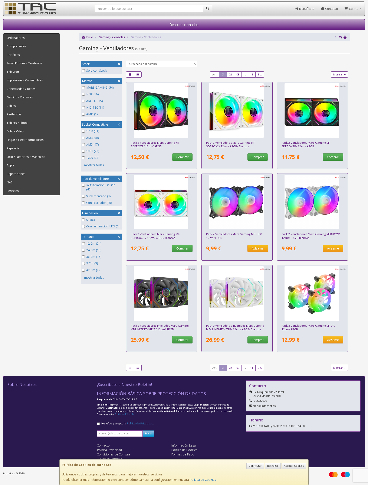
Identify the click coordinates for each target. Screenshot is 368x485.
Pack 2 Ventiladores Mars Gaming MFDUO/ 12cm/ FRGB (234, 236)
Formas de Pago (182, 454)
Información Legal (183, 445)
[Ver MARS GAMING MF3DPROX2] (162, 110)
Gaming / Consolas (20, 97)
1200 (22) (92, 158)
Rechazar (272, 466)
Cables (11, 106)
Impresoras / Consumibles (25, 80)
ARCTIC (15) (94, 101)
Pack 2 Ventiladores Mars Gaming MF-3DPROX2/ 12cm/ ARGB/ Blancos (231, 144)
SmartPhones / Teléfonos (24, 63)
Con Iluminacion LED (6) (102, 226)
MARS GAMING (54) (100, 87)
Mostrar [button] (338, 74)
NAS (10, 182)
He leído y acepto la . (127, 423)
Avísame (257, 248)
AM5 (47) (92, 144)
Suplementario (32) (99, 196)
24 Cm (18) (93, 250)
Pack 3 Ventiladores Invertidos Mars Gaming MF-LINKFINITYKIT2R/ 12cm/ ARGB (160, 327)
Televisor (13, 72)
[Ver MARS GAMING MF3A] (312, 293)
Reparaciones (16, 174)
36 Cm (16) (93, 257)
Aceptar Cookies (294, 466)
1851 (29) (92, 151)
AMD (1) (92, 114)
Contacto (331, 9)
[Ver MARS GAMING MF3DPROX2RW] (162, 202)
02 (230, 74)
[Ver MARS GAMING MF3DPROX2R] (312, 110)
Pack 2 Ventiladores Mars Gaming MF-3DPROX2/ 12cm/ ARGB (155, 144)
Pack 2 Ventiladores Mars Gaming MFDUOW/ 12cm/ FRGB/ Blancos (311, 236)
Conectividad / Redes (21, 89)
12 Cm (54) (93, 243)
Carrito (353, 9)
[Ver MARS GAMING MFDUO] (237, 202)
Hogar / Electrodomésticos (25, 140)
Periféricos (14, 114)
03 (237, 74)
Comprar (182, 157)
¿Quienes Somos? (109, 459)
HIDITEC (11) (95, 107)
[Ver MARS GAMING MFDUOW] (312, 202)
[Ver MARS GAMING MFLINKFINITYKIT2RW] (237, 293)
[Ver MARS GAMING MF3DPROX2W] (237, 110)
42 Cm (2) (93, 270)
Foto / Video (15, 131)
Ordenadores (16, 38)
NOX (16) (92, 94)
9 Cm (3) (92, 263)
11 (251, 74)
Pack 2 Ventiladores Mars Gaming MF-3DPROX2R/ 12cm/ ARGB (306, 144)
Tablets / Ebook (17, 123)
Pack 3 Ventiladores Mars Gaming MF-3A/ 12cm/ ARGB (308, 327)
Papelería (13, 148)
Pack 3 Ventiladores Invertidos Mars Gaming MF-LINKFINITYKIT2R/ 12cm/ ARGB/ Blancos (235, 327)
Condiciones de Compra (113, 454)
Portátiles (13, 55)
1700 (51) (92, 131)
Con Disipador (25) (99, 203)
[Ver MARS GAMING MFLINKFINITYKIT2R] (162, 293)
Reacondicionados (184, 24)
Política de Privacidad (125, 414)
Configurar (255, 466)
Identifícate (306, 9)
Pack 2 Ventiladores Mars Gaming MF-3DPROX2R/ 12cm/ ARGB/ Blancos (155, 236)
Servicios (13, 191)
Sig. (260, 74)
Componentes (16, 46)
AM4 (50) (92, 138)
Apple (10, 165)
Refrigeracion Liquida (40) (100, 187)
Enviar (148, 433)
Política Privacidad (109, 450)
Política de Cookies (203, 480)
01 (222, 74)
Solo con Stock (96, 70)
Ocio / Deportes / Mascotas (26, 157)
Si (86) (90, 220)
